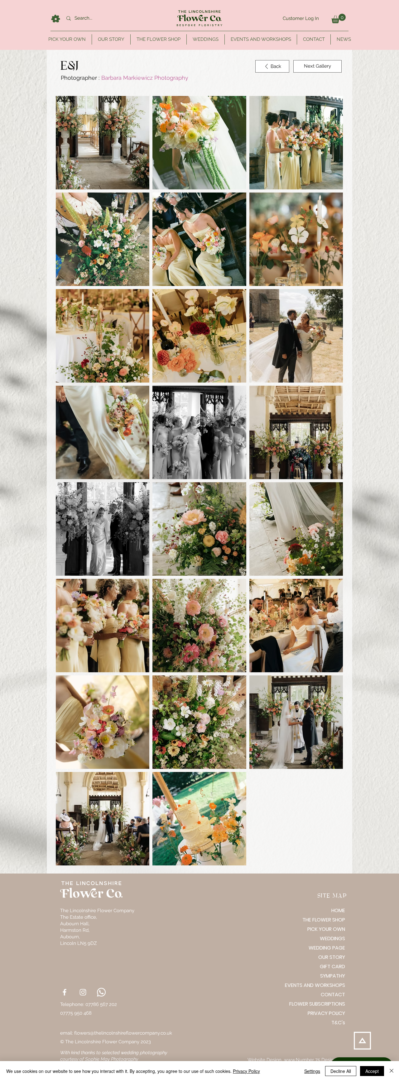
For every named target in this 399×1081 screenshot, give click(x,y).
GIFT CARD (332, 966)
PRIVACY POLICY (326, 1013)
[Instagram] (83, 992)
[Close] (391, 1071)
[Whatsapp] (101, 992)
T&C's (338, 1022)
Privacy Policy (246, 1071)
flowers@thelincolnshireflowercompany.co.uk (123, 1033)
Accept (372, 1071)
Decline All (340, 1071)
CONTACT (333, 994)
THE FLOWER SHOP (323, 919)
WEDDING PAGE (327, 947)
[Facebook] (64, 992)
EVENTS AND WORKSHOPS (323, 985)
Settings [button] (312, 1071)
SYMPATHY (332, 975)
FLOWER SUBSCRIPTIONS (323, 1003)
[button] (338, 18)
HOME (338, 910)
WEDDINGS (332, 938)
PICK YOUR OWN (326, 929)
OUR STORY (331, 957)
